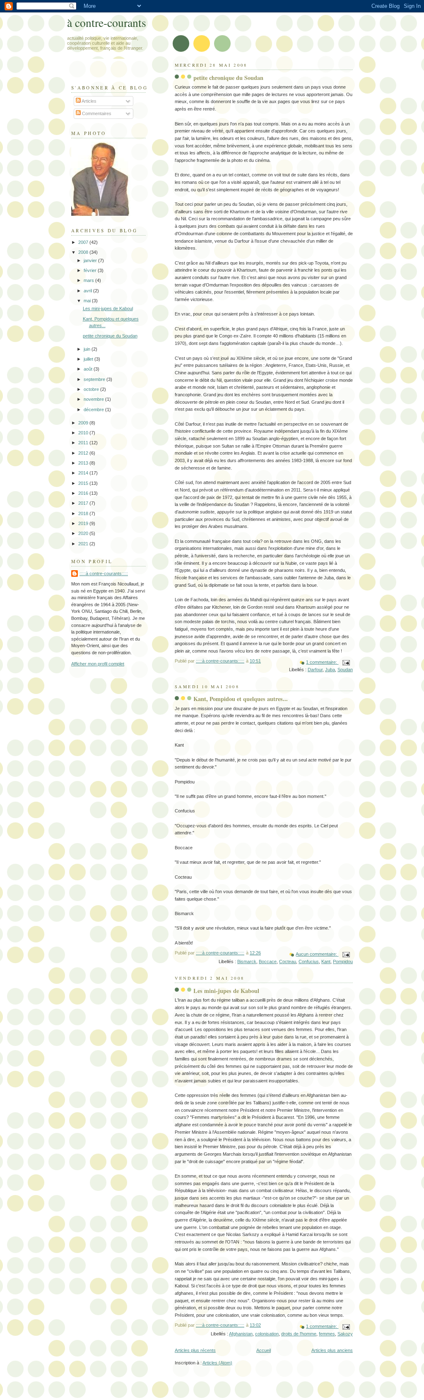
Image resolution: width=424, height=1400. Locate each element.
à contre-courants (106, 22)
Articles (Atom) (217, 1362)
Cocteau (287, 961)
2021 (83, 543)
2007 (83, 242)
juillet (89, 359)
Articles (88, 101)
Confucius (309, 961)
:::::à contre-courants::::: (104, 573)
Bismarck (246, 961)
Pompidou (343, 961)
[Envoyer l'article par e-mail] (345, 662)
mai (88, 300)
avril (88, 290)
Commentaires (96, 113)
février (91, 270)
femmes (327, 1333)
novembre (94, 399)
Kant (325, 961)
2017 (83, 503)
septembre (95, 379)
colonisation (267, 1333)
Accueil (263, 1350)
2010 (83, 432)
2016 (83, 493)
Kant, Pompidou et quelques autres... (240, 698)
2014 (83, 472)
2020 (83, 533)
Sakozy (345, 1333)
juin (88, 349)
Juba (330, 669)
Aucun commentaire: (317, 954)
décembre (94, 409)
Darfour (315, 669)
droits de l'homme (298, 1333)
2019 (83, 523)
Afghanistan (241, 1333)
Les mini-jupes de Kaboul (226, 990)
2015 (83, 483)
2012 (83, 453)
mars (89, 280)
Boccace (268, 961)
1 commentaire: (322, 662)
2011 (83, 442)
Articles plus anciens (332, 1350)
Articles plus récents (195, 1350)
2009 (83, 422)
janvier (91, 260)
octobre (92, 389)
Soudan (345, 669)
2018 (83, 513)
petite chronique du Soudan (228, 77)
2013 (83, 462)
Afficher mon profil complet (97, 663)
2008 (83, 252)
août (89, 368)
